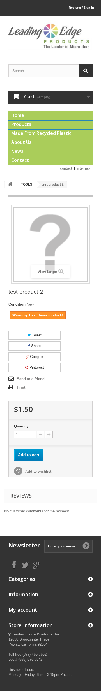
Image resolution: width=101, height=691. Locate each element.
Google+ (36, 357)
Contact (20, 160)
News (17, 151)
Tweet (36, 335)
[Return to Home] (10, 184)
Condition (17, 304)
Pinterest (36, 367)
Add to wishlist (37, 471)
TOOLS (26, 184)
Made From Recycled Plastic (41, 133)
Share (35, 346)
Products (21, 124)
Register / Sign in (81, 7)
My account (22, 609)
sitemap (83, 168)
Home (17, 115)
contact (66, 168)
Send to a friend (31, 379)
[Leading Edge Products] (50, 35)
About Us (21, 142)
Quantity (21, 426)
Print (21, 387)
